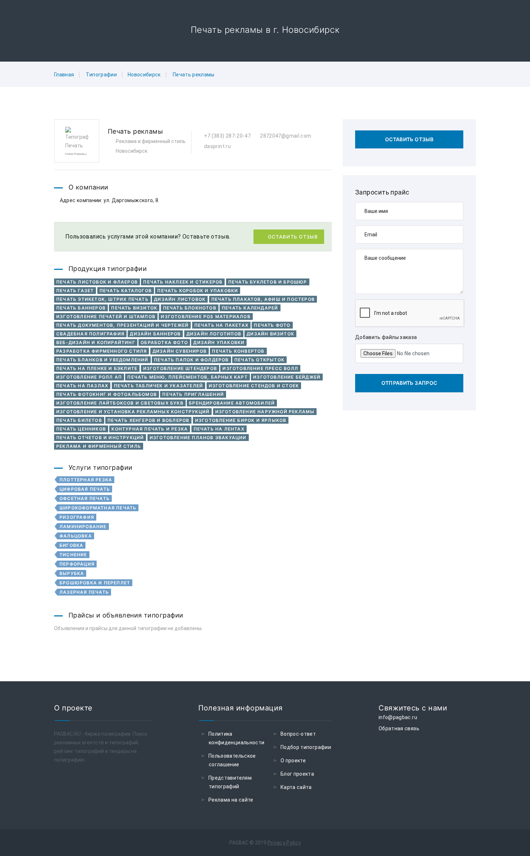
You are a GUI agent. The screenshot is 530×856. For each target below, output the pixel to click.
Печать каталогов (126, 290)
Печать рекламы (194, 74)
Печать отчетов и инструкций (100, 437)
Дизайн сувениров (180, 351)
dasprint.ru (217, 146)
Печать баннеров (81, 308)
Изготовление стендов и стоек (254, 385)
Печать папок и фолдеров (191, 359)
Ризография (76, 517)
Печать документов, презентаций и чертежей (122, 325)
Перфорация (76, 564)
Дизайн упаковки (218, 342)
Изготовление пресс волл (260, 368)
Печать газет (75, 290)
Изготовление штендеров (180, 368)
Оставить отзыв (293, 237)
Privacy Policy (284, 843)
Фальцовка (75, 536)
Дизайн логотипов (213, 333)
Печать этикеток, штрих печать (102, 299)
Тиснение (73, 554)
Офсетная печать (84, 498)
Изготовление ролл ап (89, 377)
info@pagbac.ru (398, 717)
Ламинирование (83, 526)
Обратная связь (399, 728)
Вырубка (71, 573)
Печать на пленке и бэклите (96, 368)
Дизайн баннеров (155, 333)
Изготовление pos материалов (205, 316)
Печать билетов (79, 420)
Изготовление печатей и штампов (105, 316)
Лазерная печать (84, 592)
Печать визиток (134, 308)
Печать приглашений (193, 394)
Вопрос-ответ (298, 734)
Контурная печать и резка (149, 429)
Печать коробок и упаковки (197, 290)
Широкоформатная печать (97, 508)
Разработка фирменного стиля (101, 351)
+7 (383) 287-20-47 (227, 136)
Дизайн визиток (270, 333)
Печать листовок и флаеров (97, 282)
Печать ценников (81, 429)
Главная (64, 74)
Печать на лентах (219, 429)
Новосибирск (144, 74)
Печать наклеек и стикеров (182, 282)
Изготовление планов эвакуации (198, 437)
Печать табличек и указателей (158, 385)
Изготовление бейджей (287, 377)
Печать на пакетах (221, 325)
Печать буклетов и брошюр (267, 282)
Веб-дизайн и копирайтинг (95, 342)
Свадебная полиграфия (90, 333)
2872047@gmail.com (285, 136)
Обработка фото (164, 342)
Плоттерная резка (85, 479)
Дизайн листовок (180, 299)
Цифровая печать (84, 489)
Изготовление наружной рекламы (265, 411)
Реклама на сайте (230, 800)
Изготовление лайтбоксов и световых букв (120, 403)
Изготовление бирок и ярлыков (241, 420)
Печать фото (272, 325)
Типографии (101, 74)
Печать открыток (259, 359)
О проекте (293, 760)
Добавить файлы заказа (386, 337)
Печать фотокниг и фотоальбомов (106, 394)
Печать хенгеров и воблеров (148, 420)
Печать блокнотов (189, 308)
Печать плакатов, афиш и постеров (263, 299)
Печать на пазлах (82, 385)
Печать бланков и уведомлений (102, 359)
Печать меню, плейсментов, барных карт (187, 377)
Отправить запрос (409, 383)
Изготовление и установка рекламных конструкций (132, 411)
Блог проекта (297, 774)
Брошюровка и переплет (94, 582)
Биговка (71, 545)
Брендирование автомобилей (232, 403)
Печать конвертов (238, 351)
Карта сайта (296, 787)
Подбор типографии (306, 747)
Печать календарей (250, 308)
